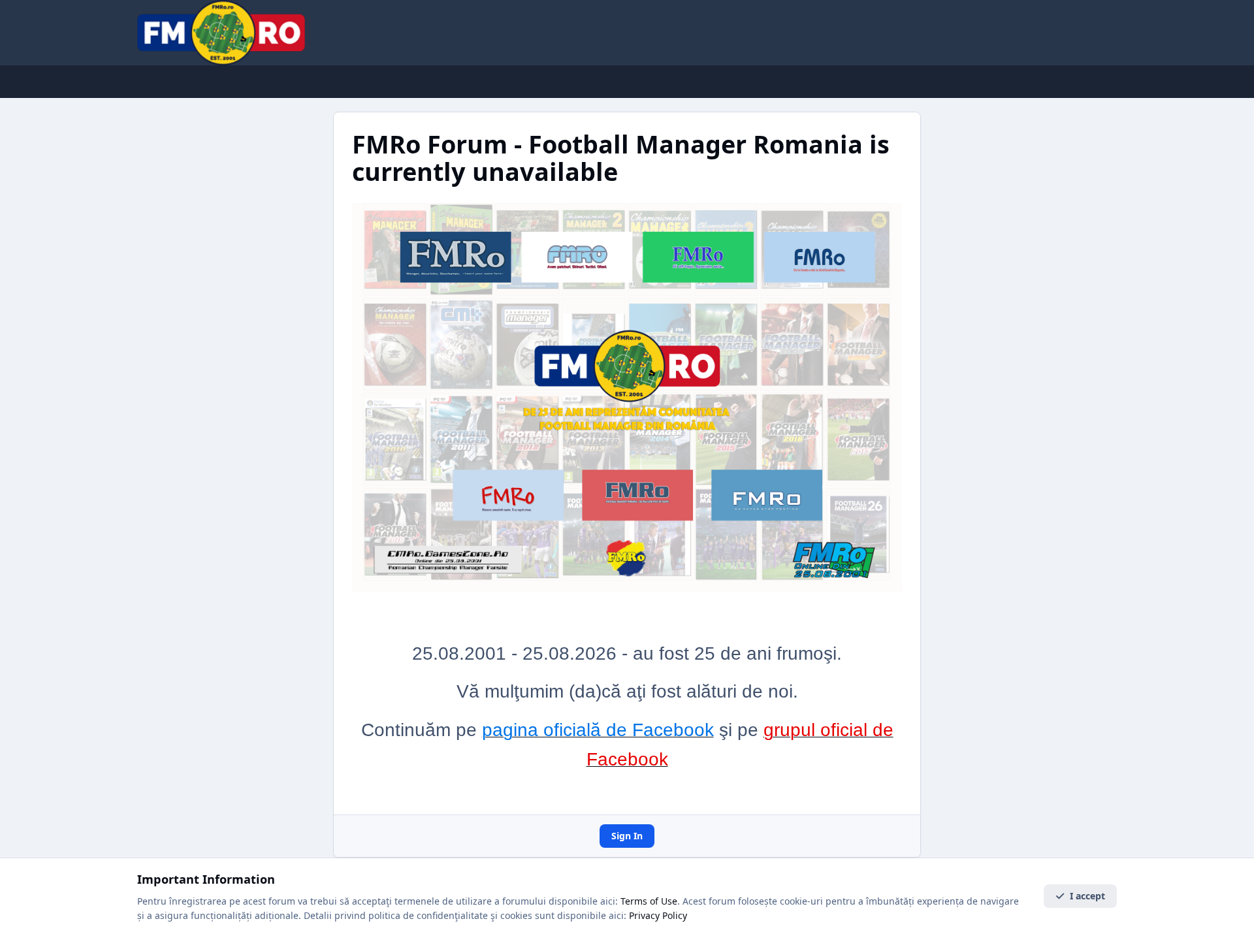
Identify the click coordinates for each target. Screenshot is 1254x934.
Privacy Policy (658, 915)
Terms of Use (648, 901)
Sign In (627, 835)
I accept (1087, 896)
